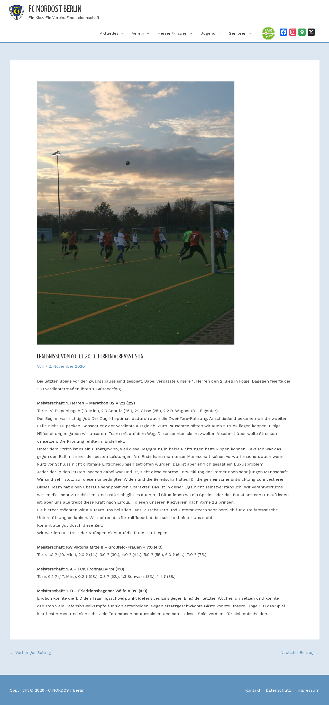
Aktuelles (109, 33)
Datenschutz (278, 690)
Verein (138, 33)
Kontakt (252, 690)
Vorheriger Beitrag (30, 652)
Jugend (208, 33)
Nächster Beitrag (299, 652)
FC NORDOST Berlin (55, 9)
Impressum (307, 690)
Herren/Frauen (172, 33)
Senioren (237, 33)
